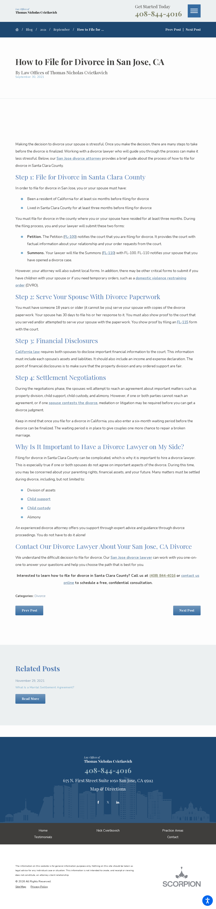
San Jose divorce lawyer (131, 557)
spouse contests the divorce (73, 403)
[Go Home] (18, 29)
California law (27, 351)
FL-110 (108, 253)
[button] (207, 900)
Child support (39, 499)
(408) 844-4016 (162, 575)
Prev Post (29, 610)
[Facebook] (98, 802)
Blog (29, 29)
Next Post (186, 610)
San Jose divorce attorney (79, 158)
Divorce (40, 596)
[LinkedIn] (117, 802)
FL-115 (182, 322)
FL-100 (70, 236)
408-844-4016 (158, 13)
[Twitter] (108, 802)
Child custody (39, 508)
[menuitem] (43, 830)
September (62, 29)
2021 (43, 29)
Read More (30, 698)
